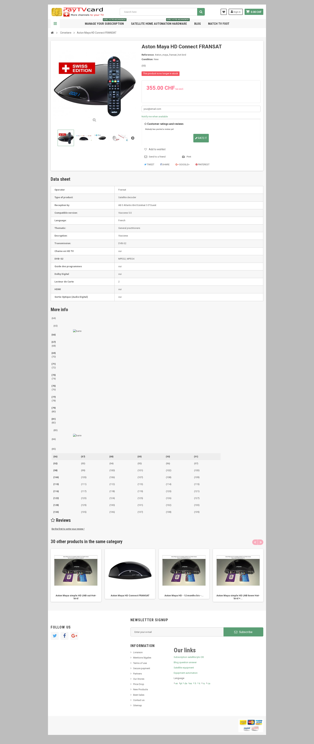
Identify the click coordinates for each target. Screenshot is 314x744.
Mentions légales (142, 657)
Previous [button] (255, 542)
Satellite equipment (184, 667)
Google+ (184, 164)
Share (166, 164)
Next (132, 138)
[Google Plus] (74, 636)
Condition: (147, 59)
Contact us (138, 700)
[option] (76, 575)
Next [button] (260, 542)
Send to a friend (157, 156)
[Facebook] (65, 636)
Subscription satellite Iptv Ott (189, 657)
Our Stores (138, 679)
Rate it (202, 138)
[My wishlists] (224, 12)
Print (189, 156)
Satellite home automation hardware (160, 22)
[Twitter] (55, 636)
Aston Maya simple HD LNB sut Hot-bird (76, 597)
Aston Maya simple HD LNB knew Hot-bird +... (238, 597)
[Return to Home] (52, 32)
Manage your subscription (105, 22)
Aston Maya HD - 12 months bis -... (184, 595)
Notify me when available (155, 116)
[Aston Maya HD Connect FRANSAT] (66, 138)
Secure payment (141, 668)
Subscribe (245, 632)
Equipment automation (186, 673)
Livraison (138, 652)
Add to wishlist (157, 149)
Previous (54, 138)
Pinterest (204, 164)
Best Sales (138, 695)
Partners (137, 673)
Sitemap (137, 705)
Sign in (237, 12)
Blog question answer (185, 662)
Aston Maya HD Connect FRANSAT (130, 595)
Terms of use (140, 663)
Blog (197, 23)
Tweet (150, 164)
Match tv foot (218, 23)
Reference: (148, 54)
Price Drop (138, 684)
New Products (140, 689)
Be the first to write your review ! (68, 528)
